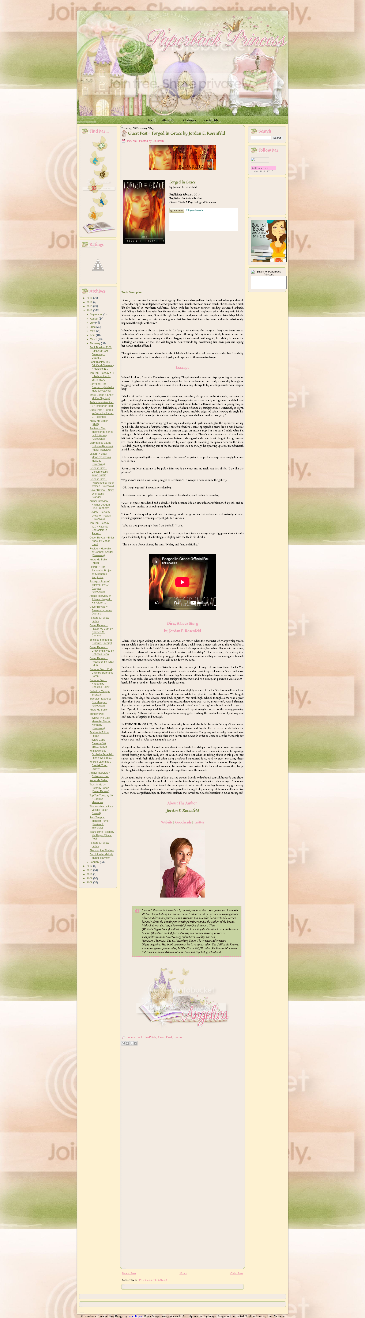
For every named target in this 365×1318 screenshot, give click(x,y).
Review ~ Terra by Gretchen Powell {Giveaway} (100, 516)
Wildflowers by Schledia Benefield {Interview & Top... (101, 754)
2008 (90, 882)
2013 (90, 310)
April (93, 335)
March (94, 339)
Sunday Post (97, 713)
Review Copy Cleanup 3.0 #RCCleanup (98, 743)
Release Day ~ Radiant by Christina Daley (99, 684)
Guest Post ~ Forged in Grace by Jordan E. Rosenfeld (101, 413)
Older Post (236, 1273)
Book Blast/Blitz (146, 1037)
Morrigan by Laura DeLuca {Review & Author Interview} (101, 446)
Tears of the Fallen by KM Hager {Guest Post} (102, 835)
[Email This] (123, 1043)
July (92, 322)
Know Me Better (99, 709)
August (94, 318)
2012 (90, 866)
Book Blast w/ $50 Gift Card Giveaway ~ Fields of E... (102, 365)
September (96, 314)
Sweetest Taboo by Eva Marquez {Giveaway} (100, 702)
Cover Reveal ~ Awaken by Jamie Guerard (101, 610)
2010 (90, 874)
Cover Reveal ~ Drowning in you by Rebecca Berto (102, 651)
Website (167, 822)
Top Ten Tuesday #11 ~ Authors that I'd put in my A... (102, 376)
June (93, 326)
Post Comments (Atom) (153, 1280)
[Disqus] (182, 1101)
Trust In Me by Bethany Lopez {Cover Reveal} (99, 788)
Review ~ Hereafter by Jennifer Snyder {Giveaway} (101, 552)
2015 (90, 306)
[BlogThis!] (127, 1043)
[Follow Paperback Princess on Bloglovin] (263, 170)
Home (183, 1273)
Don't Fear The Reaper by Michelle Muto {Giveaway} (102, 387)
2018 (90, 298)
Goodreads (183, 822)
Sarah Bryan (135, 1316)
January (95, 862)
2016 (90, 302)
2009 (90, 878)
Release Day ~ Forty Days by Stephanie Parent (101, 673)
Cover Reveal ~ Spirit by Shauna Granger (102, 494)
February (95, 343)
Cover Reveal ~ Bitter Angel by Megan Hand (102, 541)
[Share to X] (131, 1043)
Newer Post (129, 1273)
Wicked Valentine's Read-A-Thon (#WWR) (100, 765)
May (92, 331)
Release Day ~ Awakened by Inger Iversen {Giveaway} (102, 483)
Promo (178, 1037)
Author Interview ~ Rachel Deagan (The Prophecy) (100, 505)
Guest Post (165, 1037)
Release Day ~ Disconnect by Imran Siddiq (99, 472)
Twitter (199, 822)
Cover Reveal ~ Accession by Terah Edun (102, 662)
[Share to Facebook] (135, 1043)
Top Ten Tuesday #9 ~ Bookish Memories (101, 799)
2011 (90, 870)
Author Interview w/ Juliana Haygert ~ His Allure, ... (101, 599)
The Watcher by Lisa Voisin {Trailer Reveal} (101, 810)
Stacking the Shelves (102, 850)
